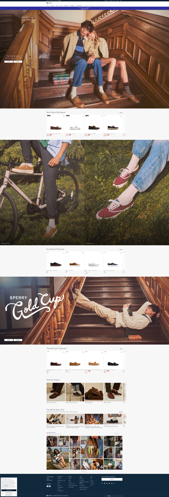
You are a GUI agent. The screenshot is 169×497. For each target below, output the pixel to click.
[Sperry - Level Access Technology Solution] (52, 486)
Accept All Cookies (9, 490)
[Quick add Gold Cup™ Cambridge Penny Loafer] (64, 352)
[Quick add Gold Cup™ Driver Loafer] (121, 352)
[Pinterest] (111, 483)
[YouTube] (109, 483)
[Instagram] (102, 483)
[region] (84, 126)
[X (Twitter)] (114, 483)
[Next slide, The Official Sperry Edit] (124, 421)
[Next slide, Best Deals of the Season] (124, 126)
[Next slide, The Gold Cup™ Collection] (124, 362)
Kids (57, 5)
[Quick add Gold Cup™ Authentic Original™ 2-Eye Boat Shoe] (83, 352)
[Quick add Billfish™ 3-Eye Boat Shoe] (102, 116)
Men (48, 5)
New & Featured (79, 5)
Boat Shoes (66, 5)
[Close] (16, 478)
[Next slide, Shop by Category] (124, 393)
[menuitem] (49, 5)
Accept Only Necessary (9, 492)
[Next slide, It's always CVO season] (124, 263)
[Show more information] (90, 7)
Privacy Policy (6, 485)
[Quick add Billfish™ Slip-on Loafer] (121, 116)
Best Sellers (72, 5)
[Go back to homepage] (49, 3)
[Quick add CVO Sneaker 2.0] (121, 253)
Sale (61, 5)
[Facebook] (107, 483)
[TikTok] (104, 483)
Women (52, 5)
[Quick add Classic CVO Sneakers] (102, 253)
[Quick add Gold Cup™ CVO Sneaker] (83, 253)
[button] (121, 3)
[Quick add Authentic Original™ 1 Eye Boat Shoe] (64, 116)
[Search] (119, 3)
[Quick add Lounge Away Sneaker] (83, 116)
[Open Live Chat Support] (167, 495)
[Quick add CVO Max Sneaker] (64, 253)
